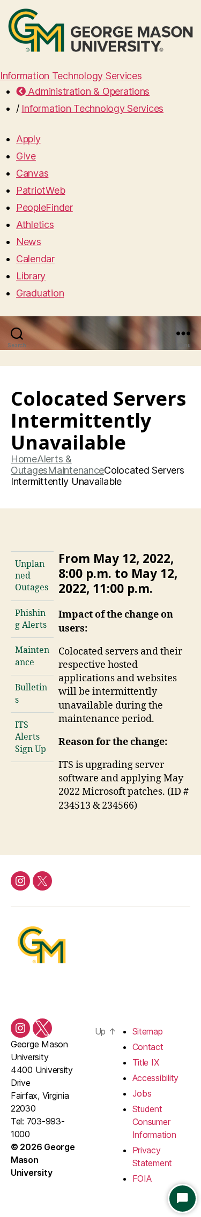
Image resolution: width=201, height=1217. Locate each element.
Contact (147, 1046)
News (28, 241)
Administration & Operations (88, 91)
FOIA (142, 1178)
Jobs (142, 1093)
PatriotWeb (40, 190)
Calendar (35, 258)
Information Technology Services (71, 75)
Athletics (35, 224)
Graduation (40, 293)
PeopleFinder (44, 207)
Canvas (32, 173)
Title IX (145, 1062)
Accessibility (155, 1078)
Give (26, 156)
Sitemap (147, 1031)
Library (31, 276)
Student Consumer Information (154, 1122)
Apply (28, 138)
